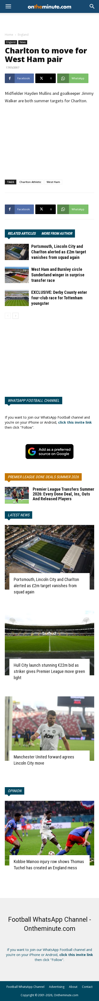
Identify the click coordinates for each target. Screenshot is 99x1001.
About (73, 987)
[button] (92, 6)
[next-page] (15, 316)
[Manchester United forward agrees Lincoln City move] (49, 728)
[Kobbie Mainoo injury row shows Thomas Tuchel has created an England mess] (49, 833)
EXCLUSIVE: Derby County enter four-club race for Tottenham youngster (59, 298)
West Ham (53, 182)
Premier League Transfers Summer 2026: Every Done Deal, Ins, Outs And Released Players (63, 494)
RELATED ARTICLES (22, 233)
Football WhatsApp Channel (25, 987)
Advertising (56, 987)
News (23, 42)
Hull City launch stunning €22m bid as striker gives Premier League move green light (49, 671)
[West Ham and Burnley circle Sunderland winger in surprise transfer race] (17, 275)
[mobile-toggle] (8, 6)
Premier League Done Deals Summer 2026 (43, 477)
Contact (87, 987)
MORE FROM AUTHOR (56, 233)
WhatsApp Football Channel (33, 400)
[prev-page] (8, 316)
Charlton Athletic (30, 182)
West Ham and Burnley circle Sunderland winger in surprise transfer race (57, 275)
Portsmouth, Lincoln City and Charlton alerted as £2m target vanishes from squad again (58, 252)
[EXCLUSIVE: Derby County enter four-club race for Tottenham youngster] (17, 298)
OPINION (14, 791)
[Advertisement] (49, 21)
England (23, 35)
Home (9, 35)
